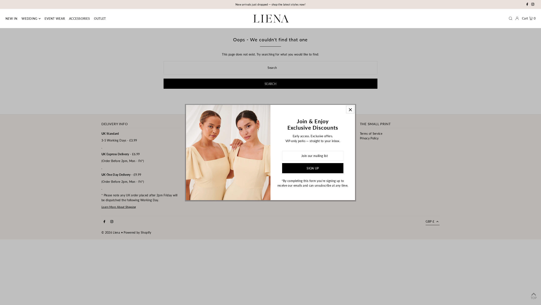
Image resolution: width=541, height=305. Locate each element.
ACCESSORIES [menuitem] (79, 18)
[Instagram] (532, 4)
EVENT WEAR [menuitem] (55, 18)
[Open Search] (510, 18)
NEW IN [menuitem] (11, 18)
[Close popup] (350, 109)
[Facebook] (527, 4)
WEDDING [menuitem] (29, 18)
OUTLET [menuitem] (100, 18)
